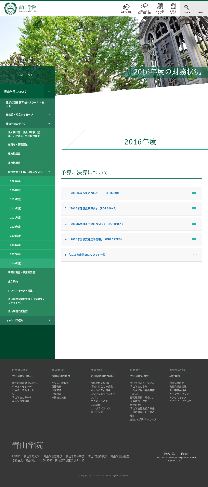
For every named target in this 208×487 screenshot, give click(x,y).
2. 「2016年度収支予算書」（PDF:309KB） (91, 208)
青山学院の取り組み (103, 376)
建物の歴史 (136, 405)
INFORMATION (177, 370)
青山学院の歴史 (139, 376)
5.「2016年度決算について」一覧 (85, 254)
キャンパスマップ (179, 394)
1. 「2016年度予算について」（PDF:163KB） (93, 193)
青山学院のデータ (22, 397)
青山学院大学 (32, 456)
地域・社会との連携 (102, 386)
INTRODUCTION (20, 370)
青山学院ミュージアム (142, 383)
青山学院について (15, 91)
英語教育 (56, 386)
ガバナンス (97, 412)
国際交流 (56, 390)
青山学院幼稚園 (119, 456)
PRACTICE (96, 370)
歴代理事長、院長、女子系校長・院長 (142, 399)
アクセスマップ (177, 397)
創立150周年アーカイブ (143, 419)
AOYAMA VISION (100, 383)
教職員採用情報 (177, 386)
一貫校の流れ (59, 397)
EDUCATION (58, 370)
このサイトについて (180, 401)
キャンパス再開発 (100, 390)
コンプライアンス (100, 408)
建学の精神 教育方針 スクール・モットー (25, 384)
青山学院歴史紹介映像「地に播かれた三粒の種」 (142, 412)
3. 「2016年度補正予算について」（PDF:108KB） (95, 224)
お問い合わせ (176, 383)
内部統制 (96, 405)
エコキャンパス (99, 401)
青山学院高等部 (52, 456)
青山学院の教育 (61, 376)
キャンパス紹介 (20, 401)
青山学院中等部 (75, 456)
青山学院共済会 (177, 390)
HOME (16, 456)
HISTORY (135, 370)
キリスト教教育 (60, 383)
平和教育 (56, 394)
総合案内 (174, 376)
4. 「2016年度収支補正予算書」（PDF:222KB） (94, 239)
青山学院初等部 (97, 456)
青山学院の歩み (138, 386)
